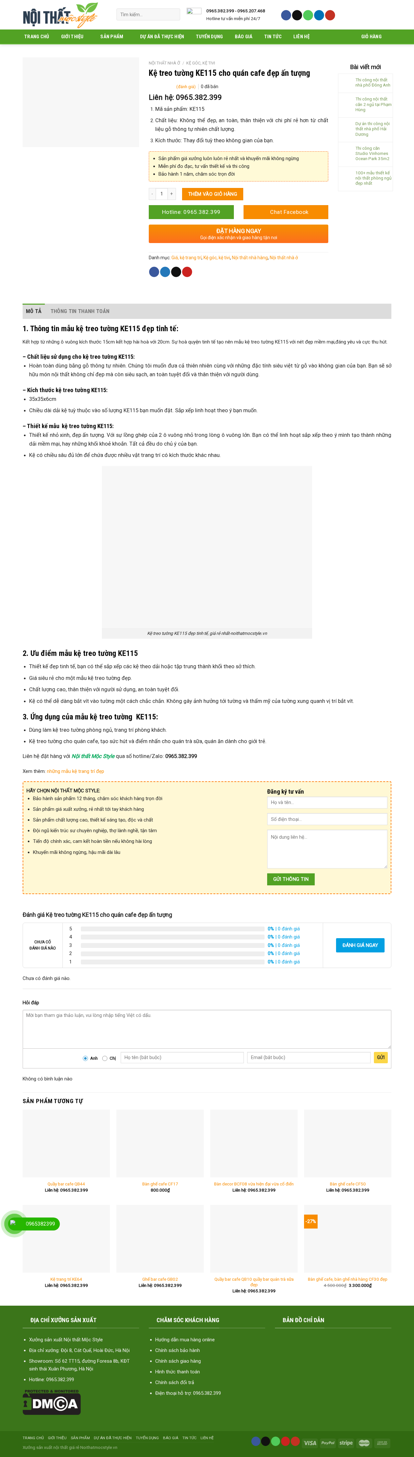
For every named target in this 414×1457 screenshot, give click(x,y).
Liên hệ (301, 37)
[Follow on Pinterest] (285, 1441)
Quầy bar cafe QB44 (66, 1183)
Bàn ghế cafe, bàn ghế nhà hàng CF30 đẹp (347, 1279)
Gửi (381, 1057)
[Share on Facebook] (154, 272)
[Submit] (173, 14)
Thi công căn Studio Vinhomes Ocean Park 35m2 (372, 153)
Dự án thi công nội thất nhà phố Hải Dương (372, 128)
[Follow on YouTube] (330, 15)
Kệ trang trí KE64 (66, 1279)
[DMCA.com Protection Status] (52, 1402)
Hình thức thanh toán (177, 1372)
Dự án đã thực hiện (162, 37)
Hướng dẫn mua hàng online (185, 1340)
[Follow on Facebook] (286, 15)
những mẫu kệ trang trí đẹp (75, 771)
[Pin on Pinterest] (187, 272)
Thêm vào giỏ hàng (212, 194)
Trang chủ (36, 37)
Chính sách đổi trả (174, 1382)
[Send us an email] (297, 15)
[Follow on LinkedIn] (319, 15)
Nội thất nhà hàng (250, 257)
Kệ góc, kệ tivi (200, 63)
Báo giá (244, 37)
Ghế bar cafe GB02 (160, 1279)
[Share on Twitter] (165, 272)
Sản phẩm (111, 37)
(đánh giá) (186, 86)
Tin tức (273, 37)
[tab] (34, 311)
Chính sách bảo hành (177, 1350)
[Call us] (308, 15)
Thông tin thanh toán (80, 311)
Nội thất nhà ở (164, 63)
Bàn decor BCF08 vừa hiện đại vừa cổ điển (254, 1183)
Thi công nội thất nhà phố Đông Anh (372, 82)
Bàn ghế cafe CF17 (160, 1183)
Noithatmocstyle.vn (98, 1447)
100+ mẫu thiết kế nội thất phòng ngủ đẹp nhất (373, 178)
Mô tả (34, 311)
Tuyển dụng (209, 37)
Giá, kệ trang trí (186, 257)
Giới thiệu (72, 37)
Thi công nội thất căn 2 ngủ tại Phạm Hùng (373, 104)
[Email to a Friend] (176, 272)
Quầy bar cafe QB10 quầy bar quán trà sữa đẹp (254, 1282)
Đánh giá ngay (360, 945)
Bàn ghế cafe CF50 (348, 1183)
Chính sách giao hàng (178, 1361)
